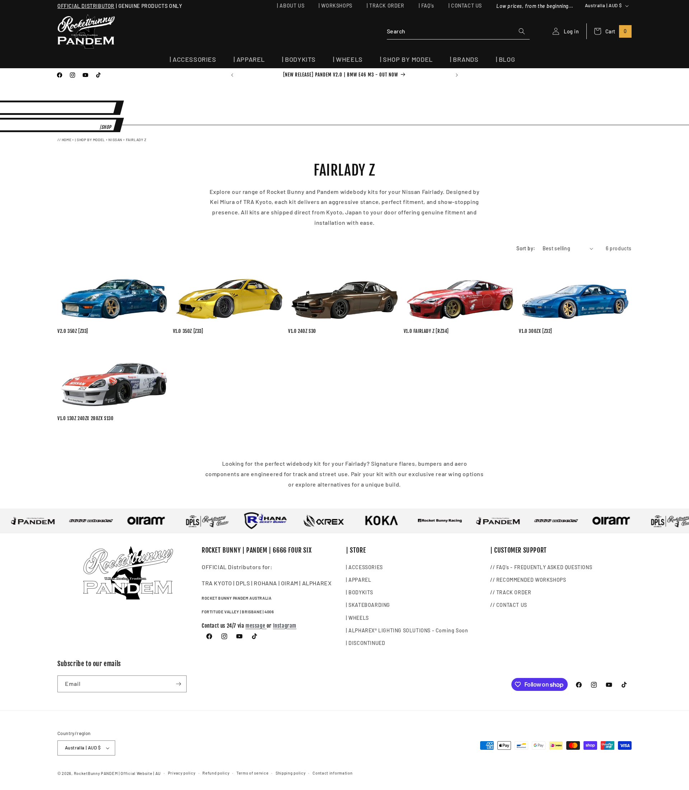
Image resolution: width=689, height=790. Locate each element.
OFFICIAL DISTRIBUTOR (85, 6)
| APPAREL (358, 579)
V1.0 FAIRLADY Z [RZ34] (426, 331)
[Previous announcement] (232, 75)
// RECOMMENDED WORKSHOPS (528, 579)
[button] (193, 59)
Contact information (332, 773)
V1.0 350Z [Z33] (188, 331)
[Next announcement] (457, 75)
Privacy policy (182, 773)
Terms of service (252, 773)
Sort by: (525, 248)
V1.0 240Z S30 (302, 331)
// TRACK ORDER (510, 592)
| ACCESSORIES (364, 567)
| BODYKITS (359, 592)
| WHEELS (357, 617)
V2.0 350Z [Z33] (72, 331)
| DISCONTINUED (365, 643)
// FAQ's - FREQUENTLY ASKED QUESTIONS (541, 567)
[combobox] (458, 31)
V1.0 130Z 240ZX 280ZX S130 (85, 418)
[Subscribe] (178, 683)
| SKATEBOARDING (368, 605)
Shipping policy (291, 773)
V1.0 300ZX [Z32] (535, 331)
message (256, 625)
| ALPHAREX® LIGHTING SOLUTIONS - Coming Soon (407, 630)
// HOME (64, 140)
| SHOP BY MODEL (90, 140)
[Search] (522, 31)
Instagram (284, 625)
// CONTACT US (508, 605)
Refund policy (215, 773)
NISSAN (115, 140)
